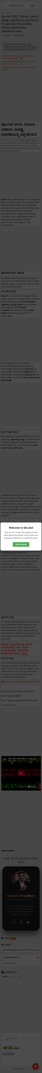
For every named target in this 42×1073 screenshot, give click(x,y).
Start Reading (21, 544)
